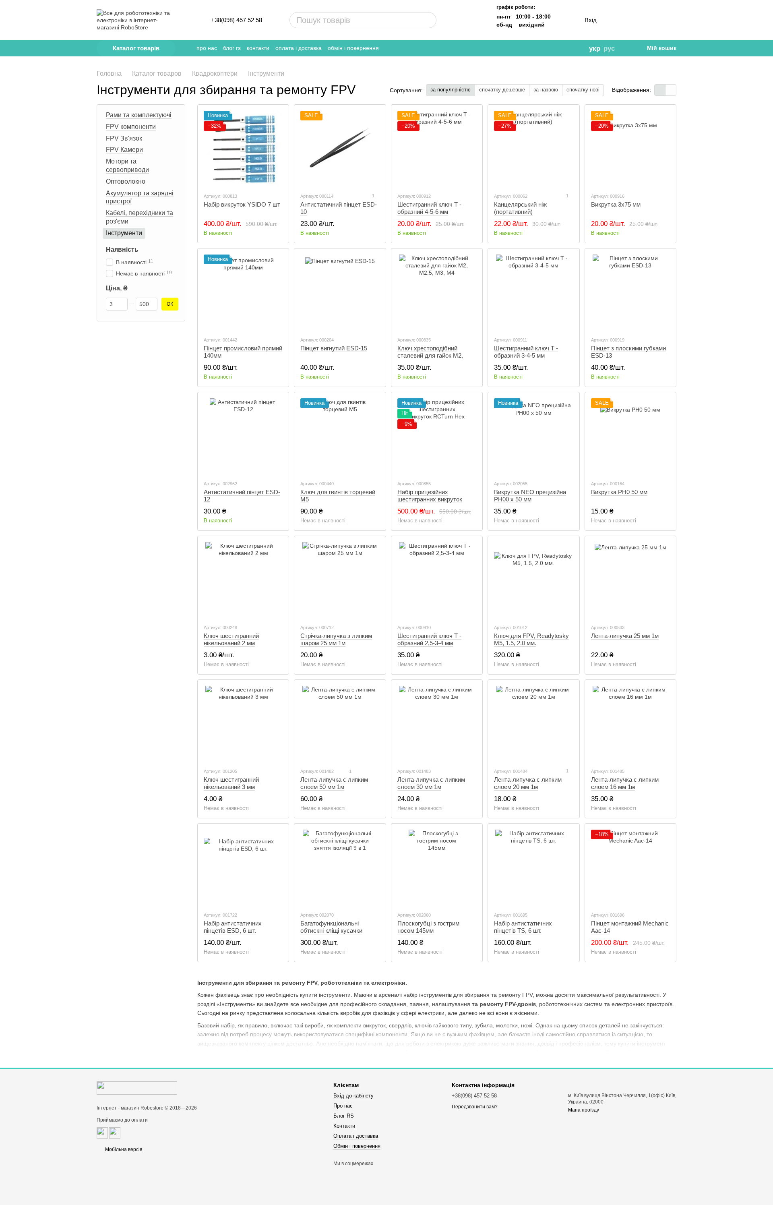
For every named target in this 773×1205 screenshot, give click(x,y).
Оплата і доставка (298, 48)
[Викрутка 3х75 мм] (630, 148)
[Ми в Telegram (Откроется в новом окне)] (519, 48)
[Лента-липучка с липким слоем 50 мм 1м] (339, 724)
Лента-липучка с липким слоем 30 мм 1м (431, 783)
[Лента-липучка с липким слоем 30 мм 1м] (436, 724)
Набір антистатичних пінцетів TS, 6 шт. (523, 927)
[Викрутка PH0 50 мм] (630, 436)
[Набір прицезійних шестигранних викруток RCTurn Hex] (436, 436)
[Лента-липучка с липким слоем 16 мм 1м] (630, 724)
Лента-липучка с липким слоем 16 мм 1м (625, 783)
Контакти (258, 48)
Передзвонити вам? (475, 1107)
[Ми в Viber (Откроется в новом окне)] (553, 48)
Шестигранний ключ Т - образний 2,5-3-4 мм (429, 639)
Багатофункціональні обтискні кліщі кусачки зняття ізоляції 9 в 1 (331, 930)
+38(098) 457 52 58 (236, 20)
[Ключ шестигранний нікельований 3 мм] (243, 724)
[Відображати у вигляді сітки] (660, 90)
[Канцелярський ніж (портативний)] (533, 148)
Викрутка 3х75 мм (616, 204)
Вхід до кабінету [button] (353, 1096)
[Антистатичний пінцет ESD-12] (243, 436)
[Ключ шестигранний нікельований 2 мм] (243, 580)
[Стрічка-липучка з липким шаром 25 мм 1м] (339, 580)
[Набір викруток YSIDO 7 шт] (243, 148)
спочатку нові (582, 90)
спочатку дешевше (502, 90)
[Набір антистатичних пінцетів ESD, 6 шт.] (243, 867)
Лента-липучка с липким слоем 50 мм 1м (334, 783)
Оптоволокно (125, 181)
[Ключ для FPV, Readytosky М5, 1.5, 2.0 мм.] (533, 580)
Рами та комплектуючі (139, 115)
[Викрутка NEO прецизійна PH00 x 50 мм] (533, 436)
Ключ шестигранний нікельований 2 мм (231, 639)
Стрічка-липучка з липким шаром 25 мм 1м (336, 639)
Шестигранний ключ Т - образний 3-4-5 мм (526, 352)
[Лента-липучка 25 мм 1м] (630, 580)
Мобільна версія (123, 1149)
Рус (609, 48)
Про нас (206, 48)
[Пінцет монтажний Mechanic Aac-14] (630, 867)
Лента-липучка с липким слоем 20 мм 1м (528, 783)
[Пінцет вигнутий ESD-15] (339, 292)
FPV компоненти (131, 126)
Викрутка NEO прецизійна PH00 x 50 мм (530, 496)
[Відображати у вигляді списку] (671, 90)
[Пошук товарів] (400, 20)
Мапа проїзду (583, 1110)
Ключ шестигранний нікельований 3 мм (231, 783)
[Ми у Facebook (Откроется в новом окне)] (530, 48)
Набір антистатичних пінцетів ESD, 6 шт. (233, 927)
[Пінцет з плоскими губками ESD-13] (630, 292)
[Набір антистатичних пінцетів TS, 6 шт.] (533, 867)
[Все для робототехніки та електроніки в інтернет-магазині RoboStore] (137, 1088)
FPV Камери (124, 149)
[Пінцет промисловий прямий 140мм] (243, 292)
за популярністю (450, 90)
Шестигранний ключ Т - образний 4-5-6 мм (429, 208)
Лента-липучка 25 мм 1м (625, 635)
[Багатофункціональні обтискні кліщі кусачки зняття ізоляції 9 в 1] (339, 867)
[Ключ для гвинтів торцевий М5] (339, 436)
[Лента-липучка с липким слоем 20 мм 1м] (533, 724)
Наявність (122, 249)
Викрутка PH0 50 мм (619, 492)
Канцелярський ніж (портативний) (520, 208)
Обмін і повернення (353, 48)
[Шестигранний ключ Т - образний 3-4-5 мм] (533, 292)
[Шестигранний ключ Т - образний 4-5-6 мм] (436, 148)
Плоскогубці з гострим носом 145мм (428, 927)
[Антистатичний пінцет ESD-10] (339, 148)
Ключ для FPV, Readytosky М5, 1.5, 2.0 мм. (531, 639)
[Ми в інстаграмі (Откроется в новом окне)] (541, 48)
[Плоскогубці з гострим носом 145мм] (436, 867)
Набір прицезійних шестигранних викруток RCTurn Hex (429, 499)
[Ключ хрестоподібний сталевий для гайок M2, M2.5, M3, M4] (436, 292)
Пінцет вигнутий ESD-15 (333, 348)
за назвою (545, 90)
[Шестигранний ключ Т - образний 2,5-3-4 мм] (436, 580)
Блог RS (232, 48)
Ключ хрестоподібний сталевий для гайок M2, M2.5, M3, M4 (430, 355)
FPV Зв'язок (124, 138)
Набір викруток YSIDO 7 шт (242, 204)
